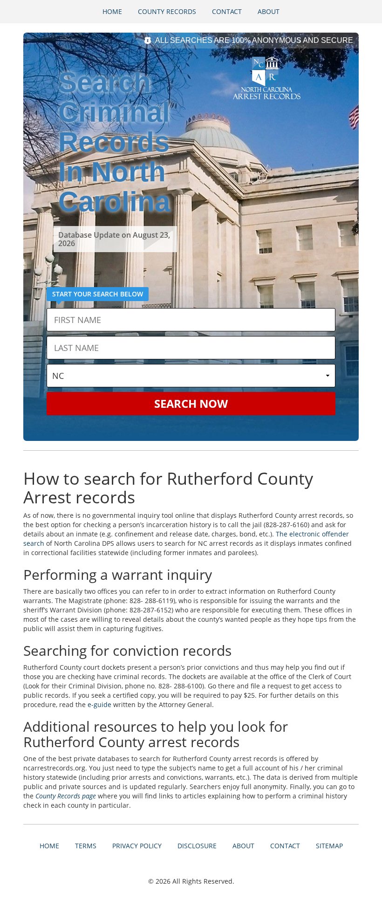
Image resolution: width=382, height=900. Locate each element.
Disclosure (197, 845)
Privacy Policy (137, 845)
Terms (85, 845)
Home (112, 11)
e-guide (99, 704)
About (269, 11)
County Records (167, 11)
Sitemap (329, 845)
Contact (227, 11)
